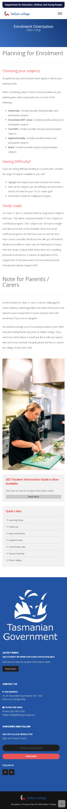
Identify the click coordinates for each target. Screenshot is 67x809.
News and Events (17, 533)
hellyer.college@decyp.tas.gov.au (18, 714)
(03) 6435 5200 (17, 711)
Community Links (17, 546)
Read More (33, 496)
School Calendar (17, 553)
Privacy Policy (28, 804)
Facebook (13, 526)
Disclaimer (15, 804)
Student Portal (15, 540)
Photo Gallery (15, 560)
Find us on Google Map (14, 699)
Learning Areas (16, 520)
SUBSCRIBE (31, 756)
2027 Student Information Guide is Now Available (28, 656)
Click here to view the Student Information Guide (30, 490)
